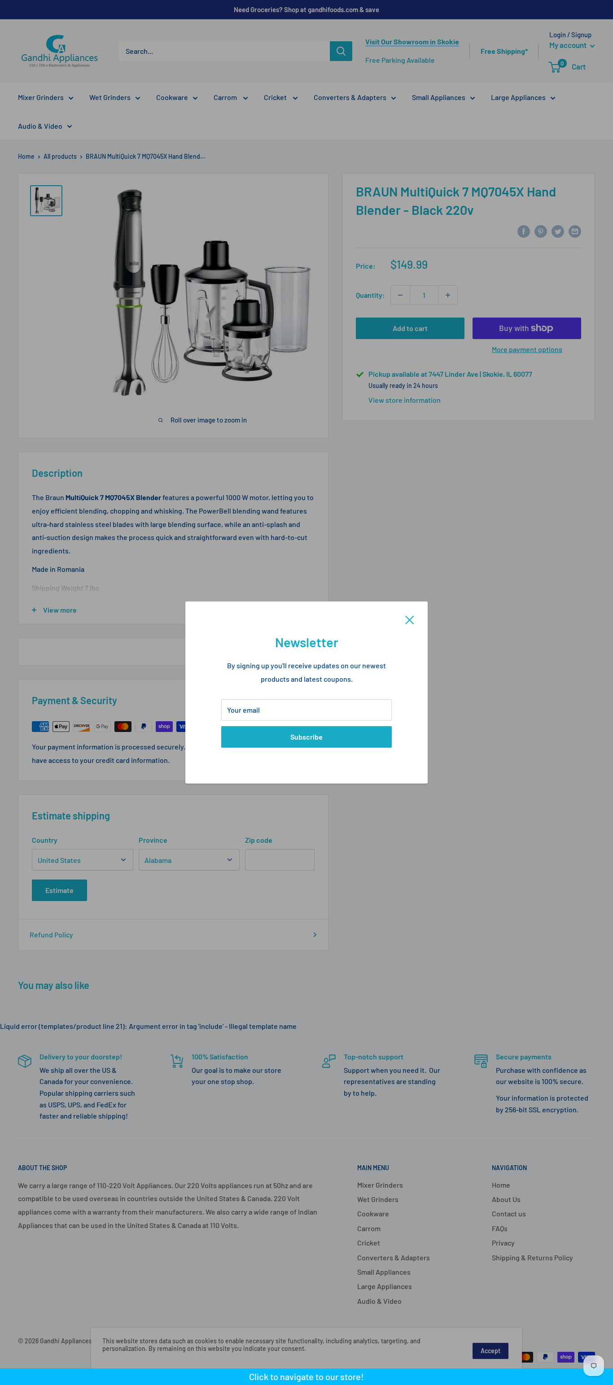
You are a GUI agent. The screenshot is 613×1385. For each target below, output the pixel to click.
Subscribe (306, 736)
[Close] (409, 619)
